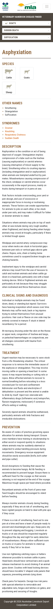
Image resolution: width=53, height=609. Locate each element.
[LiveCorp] (6, 6)
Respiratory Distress (15, 134)
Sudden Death (12, 138)
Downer (9, 128)
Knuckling (9, 131)
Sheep (9, 92)
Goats (27, 77)
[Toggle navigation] (47, 6)
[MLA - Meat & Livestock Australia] (26, 6)
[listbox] (26, 23)
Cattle (9, 77)
